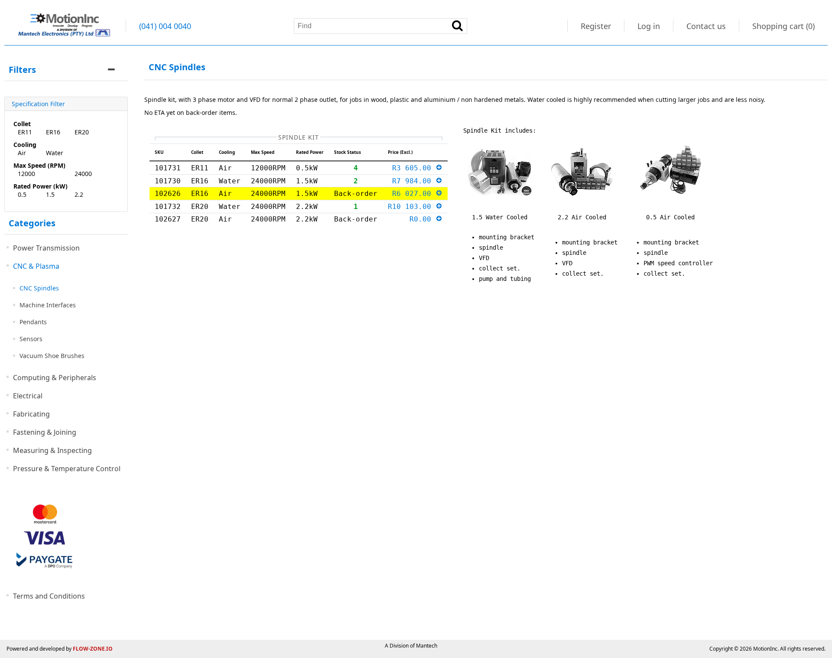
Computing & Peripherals (54, 377)
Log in (648, 26)
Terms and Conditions (49, 596)
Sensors (31, 339)
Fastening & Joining (44, 432)
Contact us (706, 26)
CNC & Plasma (36, 266)
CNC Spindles (39, 288)
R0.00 (423, 219)
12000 (26, 173)
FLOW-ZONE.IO (93, 648)
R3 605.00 (414, 168)
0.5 (22, 194)
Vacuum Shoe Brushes (52, 356)
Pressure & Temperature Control (66, 468)
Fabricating (31, 414)
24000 (83, 173)
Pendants (33, 322)
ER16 (53, 132)
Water (54, 153)
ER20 (82, 132)
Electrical (27, 396)
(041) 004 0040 (165, 26)
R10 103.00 (412, 206)
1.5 (50, 194)
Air (22, 153)
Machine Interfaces (48, 305)
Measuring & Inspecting (52, 450)
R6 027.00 (414, 193)
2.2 (79, 194)
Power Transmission (46, 248)
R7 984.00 (414, 181)
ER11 (25, 132)
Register (596, 26)
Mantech (426, 645)
